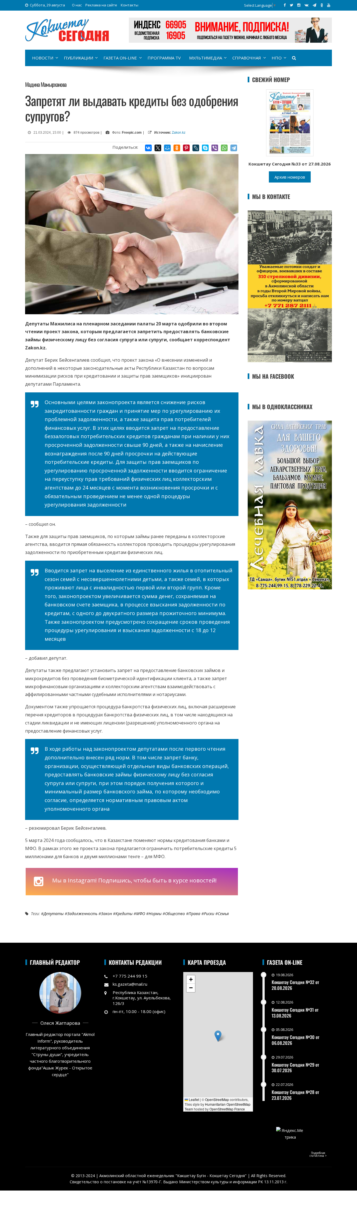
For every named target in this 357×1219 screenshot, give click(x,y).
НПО (277, 58)
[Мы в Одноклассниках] (322, 5)
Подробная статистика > (318, 1154)
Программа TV (164, 58)
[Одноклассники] (176, 148)
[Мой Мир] (167, 148)
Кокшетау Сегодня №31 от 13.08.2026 (295, 1012)
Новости (42, 58)
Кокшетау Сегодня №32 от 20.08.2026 (295, 985)
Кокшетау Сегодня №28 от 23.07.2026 (295, 1095)
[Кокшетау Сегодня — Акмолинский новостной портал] (67, 29)
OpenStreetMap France (227, 1109)
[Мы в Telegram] (314, 5)
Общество (175, 913)
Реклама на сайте (101, 5)
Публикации (78, 58)
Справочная (246, 58)
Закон (106, 913)
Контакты (129, 5)
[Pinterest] (186, 148)
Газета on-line (120, 58)
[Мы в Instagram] (299, 5)
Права (194, 913)
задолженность (82, 913)
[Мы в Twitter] (291, 5)
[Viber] (214, 148)
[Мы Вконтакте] (306, 5)
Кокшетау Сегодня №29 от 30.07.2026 (295, 1067)
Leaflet (193, 1099)
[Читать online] (289, 122)
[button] (217, 1036)
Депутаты (54, 913)
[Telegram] (233, 148)
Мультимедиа (205, 58)
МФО (140, 913)
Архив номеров (289, 177)
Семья (223, 913)
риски (209, 913)
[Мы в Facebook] (284, 5)
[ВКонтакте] (148, 148)
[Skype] (205, 148)
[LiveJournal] (195, 148)
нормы (155, 913)
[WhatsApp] (224, 148)
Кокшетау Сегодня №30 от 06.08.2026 (295, 1040)
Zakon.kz (178, 133)
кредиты (123, 913)
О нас (77, 5)
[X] (158, 148)
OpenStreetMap (217, 1099)
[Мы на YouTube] (328, 5)
